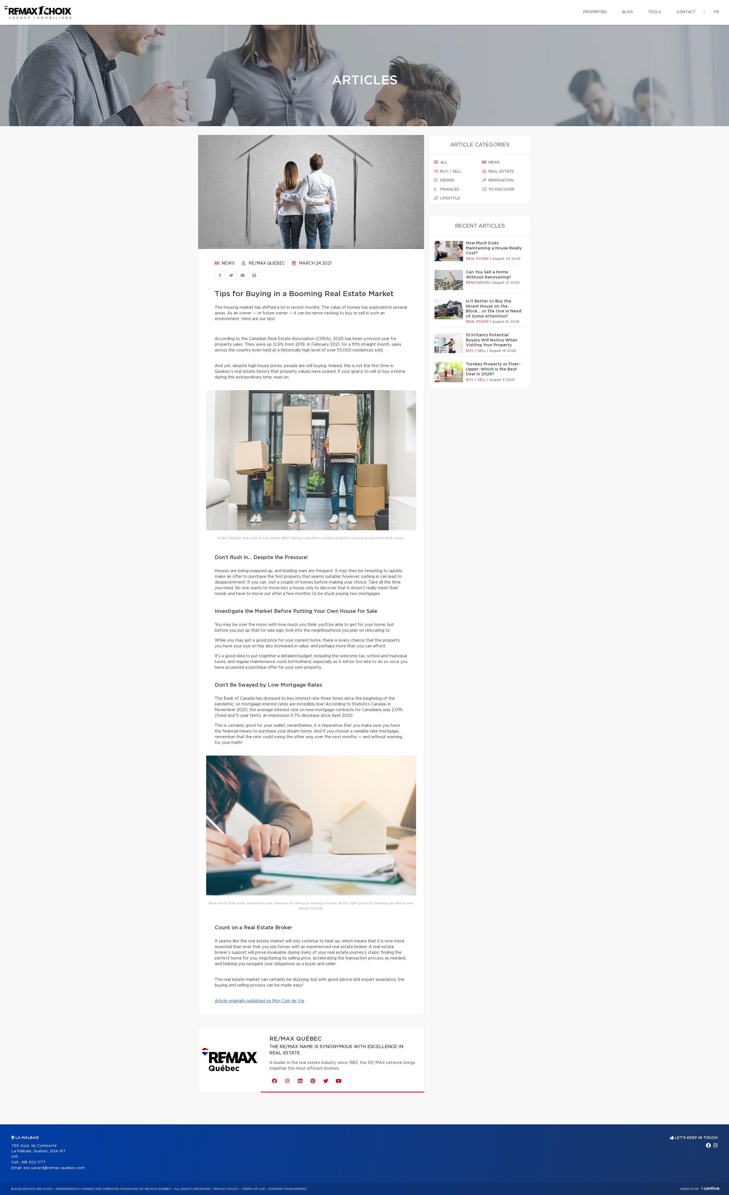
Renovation (500, 180)
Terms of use (253, 1189)
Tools (654, 12)
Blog (627, 12)
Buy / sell (450, 171)
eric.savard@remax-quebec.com (54, 1168)
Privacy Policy (226, 1189)
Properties (595, 12)
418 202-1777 (33, 1162)
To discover (500, 189)
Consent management (287, 1189)
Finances (449, 189)
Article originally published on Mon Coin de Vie (259, 1001)
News (227, 263)
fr (716, 12)
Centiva (710, 1188)
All (443, 162)
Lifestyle (449, 198)
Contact (686, 12)
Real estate (500, 171)
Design (446, 180)
